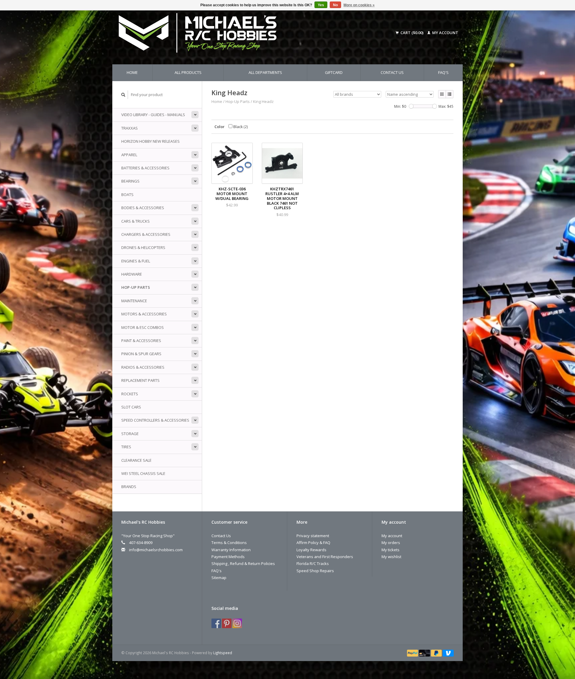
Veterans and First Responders (324, 556)
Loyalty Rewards (311, 549)
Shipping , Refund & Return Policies (243, 563)
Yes (321, 5)
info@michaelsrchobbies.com (156, 549)
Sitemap (218, 577)
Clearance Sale (136, 460)
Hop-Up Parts (135, 287)
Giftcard (334, 72)
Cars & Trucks (135, 221)
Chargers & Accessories (145, 234)
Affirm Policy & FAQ (313, 542)
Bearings (130, 181)
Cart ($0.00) (412, 32)
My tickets (391, 549)
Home (132, 72)
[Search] (123, 94)
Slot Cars (131, 407)
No (335, 5)
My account (444, 32)
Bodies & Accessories (142, 207)
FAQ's (443, 72)
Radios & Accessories (142, 367)
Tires (126, 446)
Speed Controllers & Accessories (155, 420)
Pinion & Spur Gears (141, 353)
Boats (127, 194)
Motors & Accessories (144, 314)
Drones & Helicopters (143, 247)
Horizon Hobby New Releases (150, 141)
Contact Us (392, 72)
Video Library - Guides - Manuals (153, 114)
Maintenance (134, 300)
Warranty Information (231, 549)
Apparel (129, 154)
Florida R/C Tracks (312, 563)
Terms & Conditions (229, 542)
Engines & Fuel (135, 261)
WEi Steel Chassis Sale (143, 473)
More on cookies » (359, 5)
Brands (128, 486)
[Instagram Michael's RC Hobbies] (237, 623)
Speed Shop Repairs (315, 570)
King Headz (263, 101)
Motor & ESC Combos (142, 327)
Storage (130, 433)
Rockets (129, 394)
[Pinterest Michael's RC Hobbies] (226, 623)
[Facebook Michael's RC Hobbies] (216, 623)
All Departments (265, 72)
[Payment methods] (413, 652)
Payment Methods (228, 556)
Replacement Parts (140, 380)
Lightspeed (222, 652)
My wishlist (391, 556)
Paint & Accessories (141, 340)
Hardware (131, 274)
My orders (391, 542)
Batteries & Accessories (145, 168)
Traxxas (129, 128)
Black (240, 126)
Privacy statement (312, 535)
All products (188, 72)
